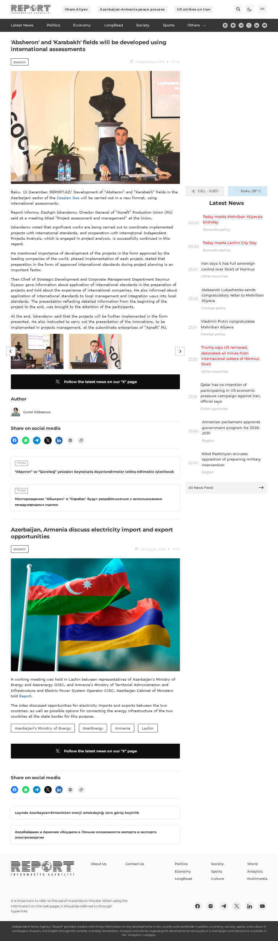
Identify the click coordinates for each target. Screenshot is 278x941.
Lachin (147, 728)
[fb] (225, 25)
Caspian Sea (68, 198)
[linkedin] (256, 25)
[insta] (233, 25)
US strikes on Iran (193, 9)
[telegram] (241, 25)
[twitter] (248, 25)
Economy (183, 871)
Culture (217, 879)
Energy (19, 62)
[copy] (81, 440)
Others (194, 25)
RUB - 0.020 (208, 191)
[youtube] (264, 25)
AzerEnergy (93, 728)
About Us (98, 864)
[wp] (25, 440)
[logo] (31, 9)
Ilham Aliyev (76, 9)
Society (217, 864)
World (252, 864)
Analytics (255, 871)
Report (25, 696)
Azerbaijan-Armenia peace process (132, 9)
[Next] (180, 351)
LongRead (183, 879)
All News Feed (201, 488)
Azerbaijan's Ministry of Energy (43, 728)
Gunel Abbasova (36, 412)
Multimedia (257, 879)
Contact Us (135, 864)
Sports (216, 871)
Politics (181, 864)
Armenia (122, 728)
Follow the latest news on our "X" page (100, 381)
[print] (70, 440)
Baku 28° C (251, 191)
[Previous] (11, 351)
